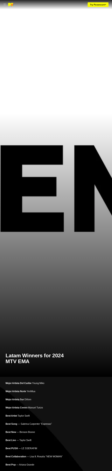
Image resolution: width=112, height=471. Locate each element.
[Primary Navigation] (5, 4)
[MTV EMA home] (11, 4)
